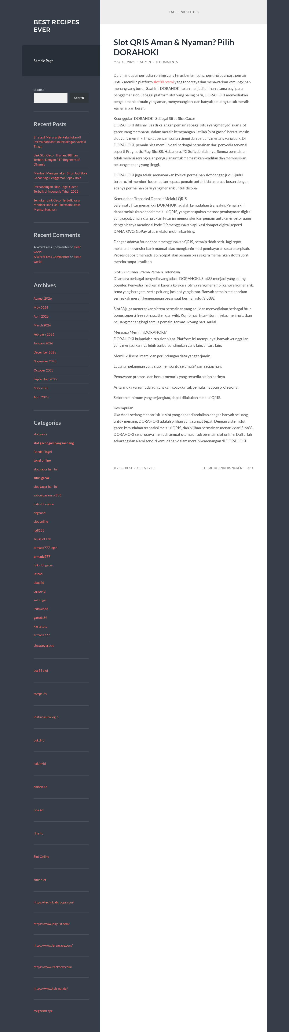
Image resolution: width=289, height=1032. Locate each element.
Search (40, 90)
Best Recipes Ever (140, 468)
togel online (42, 460)
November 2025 (45, 361)
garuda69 (40, 617)
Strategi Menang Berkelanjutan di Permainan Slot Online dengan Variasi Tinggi (60, 141)
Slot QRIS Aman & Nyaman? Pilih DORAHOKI (174, 47)
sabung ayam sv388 (47, 495)
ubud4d (39, 582)
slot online (41, 521)
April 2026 (41, 316)
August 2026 (43, 298)
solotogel (40, 600)
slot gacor (40, 434)
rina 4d (38, 810)
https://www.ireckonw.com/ (53, 967)
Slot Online (41, 856)
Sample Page (44, 61)
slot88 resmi (163, 81)
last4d (38, 574)
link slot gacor (43, 565)
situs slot (40, 880)
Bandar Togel (43, 452)
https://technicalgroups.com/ (54, 902)
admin (145, 62)
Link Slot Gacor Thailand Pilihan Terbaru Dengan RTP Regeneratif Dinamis (57, 159)
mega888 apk (43, 1011)
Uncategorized (44, 645)
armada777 (42, 556)
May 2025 (41, 388)
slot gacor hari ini (46, 469)
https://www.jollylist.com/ (52, 924)
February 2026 (44, 334)
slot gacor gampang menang (54, 443)
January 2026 (43, 343)
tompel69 (40, 694)
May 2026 (41, 307)
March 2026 (42, 325)
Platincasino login (46, 717)
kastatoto (40, 626)
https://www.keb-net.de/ (51, 988)
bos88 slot (41, 670)
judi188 (39, 530)
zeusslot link (42, 539)
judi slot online (44, 504)
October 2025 (44, 370)
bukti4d (39, 740)
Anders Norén (230, 468)
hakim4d (40, 763)
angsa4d (39, 513)
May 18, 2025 (124, 62)
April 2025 (41, 397)
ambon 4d (40, 787)
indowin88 (41, 609)
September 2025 (45, 379)
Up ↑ (250, 468)
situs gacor (41, 478)
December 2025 (45, 352)
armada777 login (45, 548)
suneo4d (39, 591)
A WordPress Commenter (51, 257)
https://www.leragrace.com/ (53, 945)
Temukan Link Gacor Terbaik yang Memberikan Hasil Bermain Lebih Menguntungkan (57, 204)
